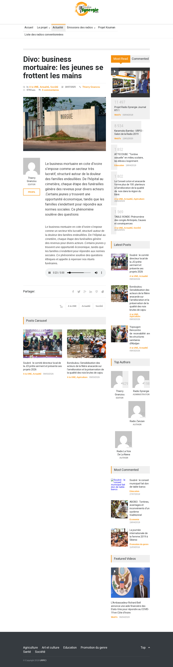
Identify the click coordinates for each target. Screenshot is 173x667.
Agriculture (82, 377)
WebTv (117, 115)
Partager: (29, 291)
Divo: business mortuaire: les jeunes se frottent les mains (63, 67)
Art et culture (50, 647)
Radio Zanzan (137, 421)
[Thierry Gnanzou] (31, 166)
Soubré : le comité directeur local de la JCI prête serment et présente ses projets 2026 (42, 366)
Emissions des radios (80, 27)
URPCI (43, 660)
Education (119, 165)
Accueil (28, 27)
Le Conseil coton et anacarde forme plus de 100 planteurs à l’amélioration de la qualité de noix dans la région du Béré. (129, 188)
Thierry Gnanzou (91, 87)
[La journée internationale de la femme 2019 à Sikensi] (119, 537)
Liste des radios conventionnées (43, 34)
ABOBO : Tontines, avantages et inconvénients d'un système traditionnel (140, 508)
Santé (27, 651)
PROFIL (31, 192)
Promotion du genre (139, 544)
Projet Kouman (106, 27)
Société (54, 87)
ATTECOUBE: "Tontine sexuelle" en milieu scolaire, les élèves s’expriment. (128, 157)
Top (143, 647)
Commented (140, 58)
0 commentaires (50, 90)
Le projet (42, 27)
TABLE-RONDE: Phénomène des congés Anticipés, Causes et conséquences (130, 220)
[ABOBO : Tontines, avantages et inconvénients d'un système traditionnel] (119, 509)
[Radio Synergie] (86, 11)
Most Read (121, 58)
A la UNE (34, 87)
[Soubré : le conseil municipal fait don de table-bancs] (119, 485)
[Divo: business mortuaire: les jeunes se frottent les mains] (64, 124)
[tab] (120, 60)
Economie (134, 519)
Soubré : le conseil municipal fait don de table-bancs (139, 483)
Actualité (58, 27)
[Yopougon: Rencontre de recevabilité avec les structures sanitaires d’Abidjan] (119, 333)
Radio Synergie (141, 391)
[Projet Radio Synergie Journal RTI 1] (130, 82)
